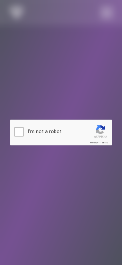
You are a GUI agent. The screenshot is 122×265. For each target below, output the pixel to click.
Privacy (94, 142)
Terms (104, 142)
